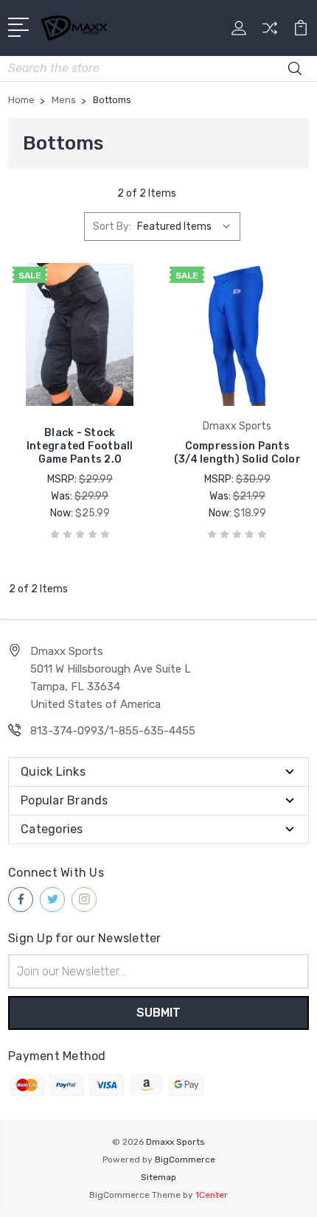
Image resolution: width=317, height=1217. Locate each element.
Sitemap (158, 1177)
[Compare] (270, 33)
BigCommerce (185, 1159)
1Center (211, 1195)
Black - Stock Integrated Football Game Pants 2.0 (80, 446)
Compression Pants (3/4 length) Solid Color (237, 453)
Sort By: (112, 226)
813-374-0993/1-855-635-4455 (112, 730)
